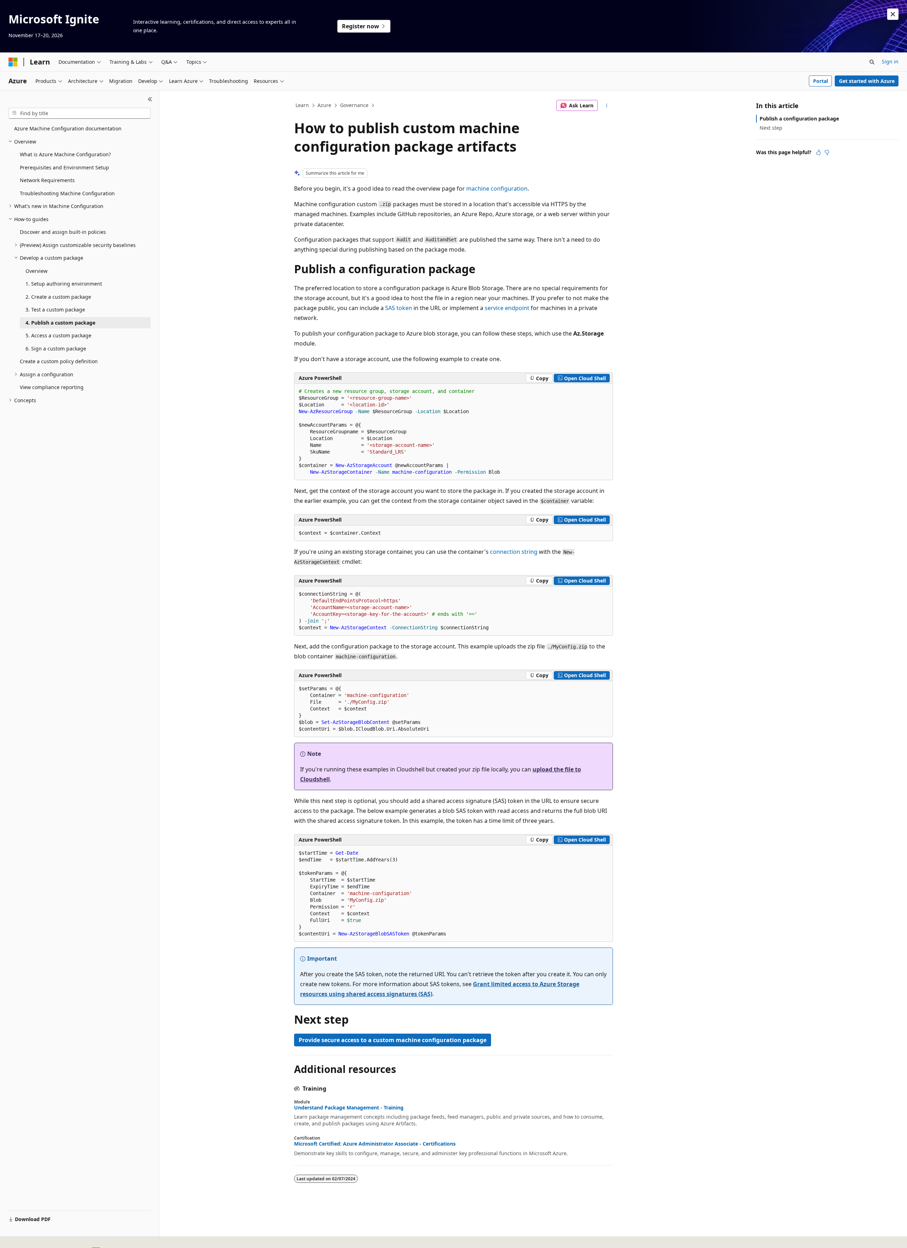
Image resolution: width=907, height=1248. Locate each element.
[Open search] (872, 62)
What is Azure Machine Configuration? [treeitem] (65, 154)
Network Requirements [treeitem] (47, 180)
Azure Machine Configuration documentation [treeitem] (68, 128)
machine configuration (497, 188)
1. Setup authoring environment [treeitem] (64, 283)
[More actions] (607, 105)
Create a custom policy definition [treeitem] (59, 361)
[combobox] (80, 113)
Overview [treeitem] (36, 271)
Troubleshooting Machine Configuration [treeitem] (67, 193)
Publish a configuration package (799, 118)
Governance (354, 105)
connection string (513, 552)
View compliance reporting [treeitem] (52, 387)
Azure (324, 105)
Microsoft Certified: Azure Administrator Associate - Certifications (375, 1144)
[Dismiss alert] (892, 14)
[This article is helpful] (818, 152)
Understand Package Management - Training (349, 1107)
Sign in (890, 61)
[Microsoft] (13, 62)
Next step (771, 127)
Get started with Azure (867, 81)
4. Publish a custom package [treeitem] (60, 322)
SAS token (398, 308)
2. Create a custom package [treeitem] (58, 296)
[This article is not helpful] (827, 152)
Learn (302, 105)
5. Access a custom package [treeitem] (58, 335)
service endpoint (507, 308)
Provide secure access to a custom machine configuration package (392, 1040)
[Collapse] (150, 99)
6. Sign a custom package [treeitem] (56, 348)
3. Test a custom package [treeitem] (55, 309)
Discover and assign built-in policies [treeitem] (63, 232)
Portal (820, 81)
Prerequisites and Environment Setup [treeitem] (64, 167)
